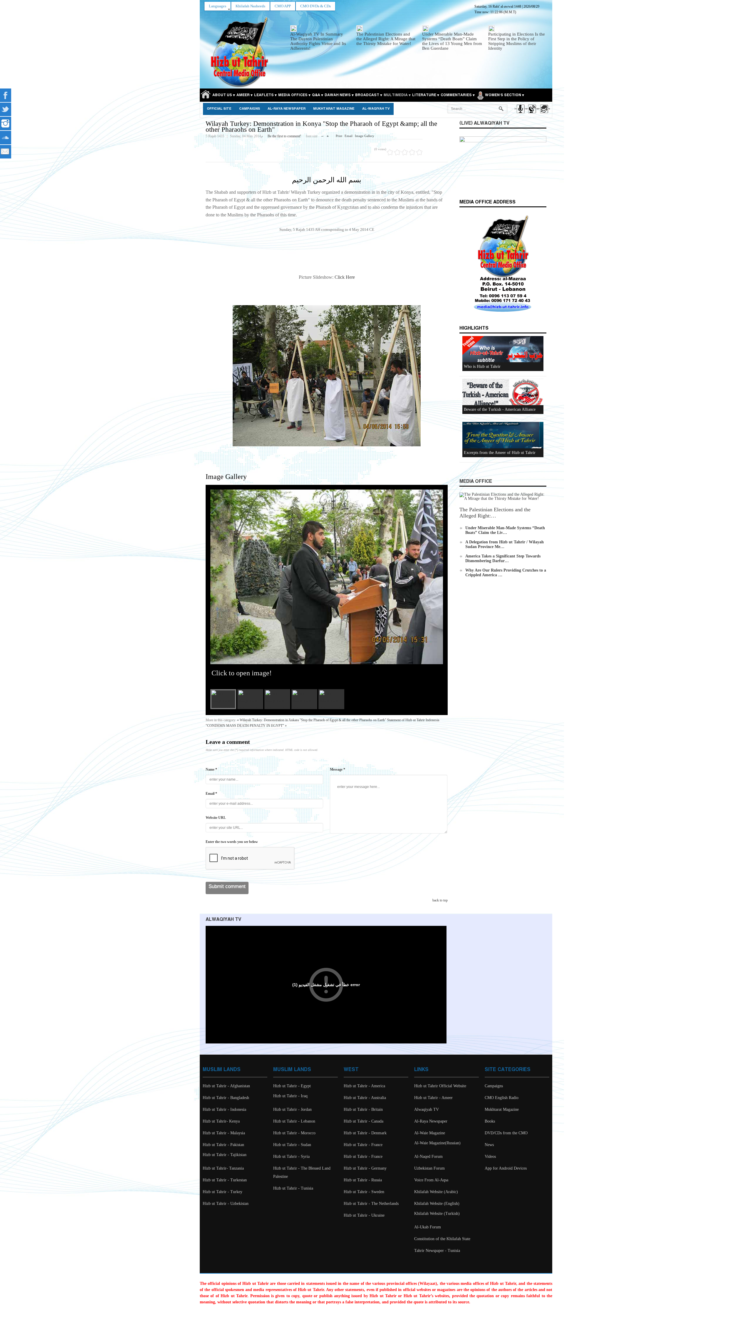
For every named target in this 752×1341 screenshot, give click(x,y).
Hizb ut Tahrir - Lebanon (294, 1121)
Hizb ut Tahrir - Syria (291, 1156)
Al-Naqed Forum (428, 1156)
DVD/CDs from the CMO (506, 1133)
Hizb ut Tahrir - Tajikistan (224, 1155)
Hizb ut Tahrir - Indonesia (224, 1109)
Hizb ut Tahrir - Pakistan (223, 1145)
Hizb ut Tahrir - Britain (363, 1109)
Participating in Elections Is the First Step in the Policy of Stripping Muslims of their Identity (516, 41)
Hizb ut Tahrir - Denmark (365, 1133)
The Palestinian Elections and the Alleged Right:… (495, 513)
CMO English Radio (501, 1097)
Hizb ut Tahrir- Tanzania (223, 1168)
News (489, 1145)
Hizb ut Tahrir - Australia (365, 1097)
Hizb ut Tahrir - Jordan (292, 1109)
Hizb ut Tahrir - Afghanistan (226, 1086)
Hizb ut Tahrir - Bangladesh (226, 1097)
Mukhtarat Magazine (334, 109)
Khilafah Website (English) (436, 1203)
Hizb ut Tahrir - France (363, 1145)
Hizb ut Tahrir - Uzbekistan (226, 1203)
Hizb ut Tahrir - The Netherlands (371, 1203)
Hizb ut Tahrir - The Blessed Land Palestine (301, 1172)
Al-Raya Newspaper (287, 109)
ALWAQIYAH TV (223, 919)
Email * (211, 793)
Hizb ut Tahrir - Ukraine (364, 1215)
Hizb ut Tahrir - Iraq (290, 1096)
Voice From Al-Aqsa (431, 1180)
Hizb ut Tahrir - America (364, 1086)
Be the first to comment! (284, 136)
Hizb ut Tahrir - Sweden (364, 1192)
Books (490, 1121)
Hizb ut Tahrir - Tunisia (293, 1188)
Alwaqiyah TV (426, 1109)
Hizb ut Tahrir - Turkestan (225, 1180)
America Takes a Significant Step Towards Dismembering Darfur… (502, 558)
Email (348, 136)
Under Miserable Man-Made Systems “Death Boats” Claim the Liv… (505, 530)
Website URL (216, 818)
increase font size (327, 135)
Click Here (345, 277)
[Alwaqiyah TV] (531, 114)
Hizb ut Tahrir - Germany (365, 1168)
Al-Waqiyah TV (376, 109)
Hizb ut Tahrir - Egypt (292, 1086)
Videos (490, 1156)
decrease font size (322, 135)
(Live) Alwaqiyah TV (484, 123)
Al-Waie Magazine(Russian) (437, 1143)
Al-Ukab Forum (427, 1227)
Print (339, 136)
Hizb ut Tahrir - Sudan (292, 1145)
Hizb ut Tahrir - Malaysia (224, 1133)
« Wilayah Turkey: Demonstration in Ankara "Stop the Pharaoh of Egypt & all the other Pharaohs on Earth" (311, 720)
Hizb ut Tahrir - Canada (363, 1121)
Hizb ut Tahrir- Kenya (221, 1121)
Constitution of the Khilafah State (442, 1239)
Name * (211, 769)
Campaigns (249, 109)
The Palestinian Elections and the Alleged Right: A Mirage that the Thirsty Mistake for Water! (385, 39)
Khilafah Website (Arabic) (436, 1192)
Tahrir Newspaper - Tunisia (437, 1250)
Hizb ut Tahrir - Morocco (294, 1133)
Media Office (475, 481)
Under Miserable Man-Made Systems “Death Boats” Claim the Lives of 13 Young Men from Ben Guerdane (452, 41)
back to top (440, 900)
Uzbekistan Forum (429, 1168)
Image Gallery (364, 136)
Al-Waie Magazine (429, 1133)
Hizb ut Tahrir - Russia (363, 1180)
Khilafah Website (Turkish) (437, 1213)
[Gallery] (543, 114)
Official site (219, 109)
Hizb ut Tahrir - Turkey (222, 1192)
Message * (337, 769)
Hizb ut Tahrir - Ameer (433, 1097)
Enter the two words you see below (232, 842)
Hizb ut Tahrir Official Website (440, 1086)
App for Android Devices (506, 1168)
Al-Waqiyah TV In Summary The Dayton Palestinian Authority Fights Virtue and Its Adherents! (318, 41)
